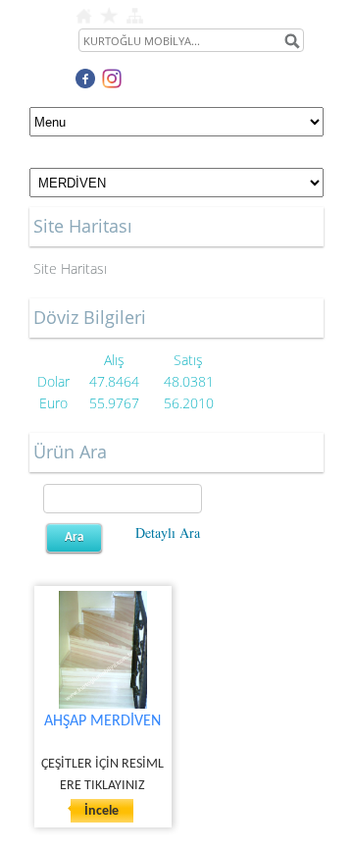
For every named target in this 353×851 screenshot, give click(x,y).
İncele (101, 811)
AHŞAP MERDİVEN (102, 721)
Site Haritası (70, 268)
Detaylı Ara (167, 532)
